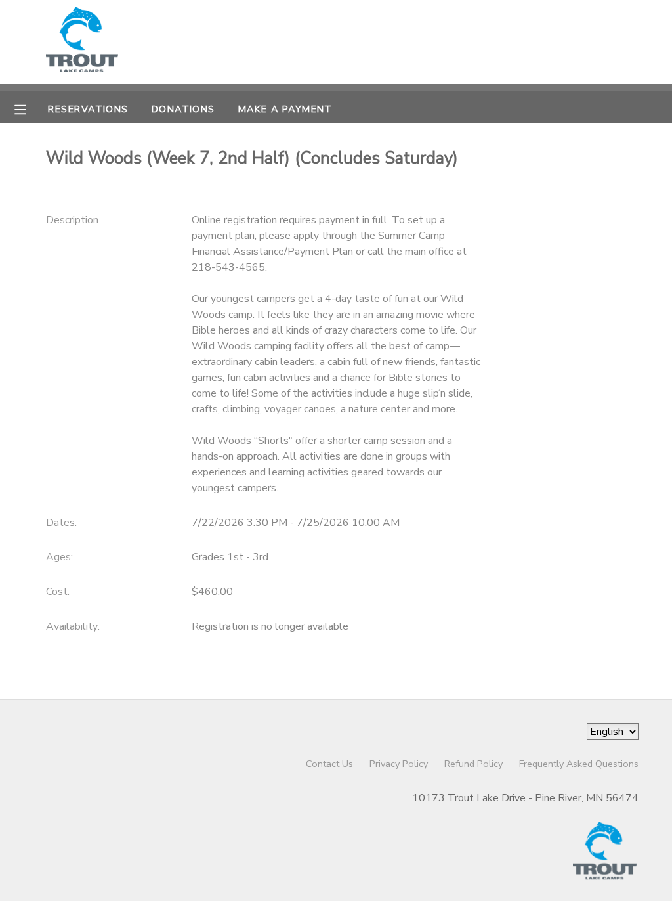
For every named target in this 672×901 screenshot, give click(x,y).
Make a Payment (285, 109)
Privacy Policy (398, 763)
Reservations (88, 109)
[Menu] (30, 108)
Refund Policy (473, 763)
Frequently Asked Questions (579, 763)
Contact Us (329, 763)
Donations (183, 109)
